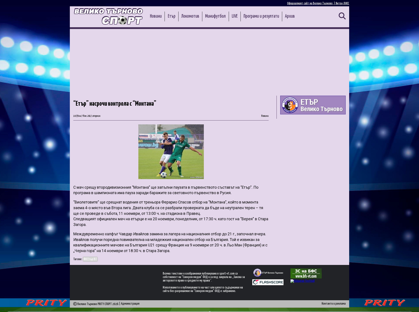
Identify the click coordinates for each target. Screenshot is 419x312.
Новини (156, 16)
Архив (290, 16)
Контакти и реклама (334, 303)
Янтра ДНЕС (342, 3)
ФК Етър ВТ (90, 259)
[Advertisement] (209, 61)
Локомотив (190, 16)
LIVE (235, 16)
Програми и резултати (261, 16)
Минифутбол (215, 16)
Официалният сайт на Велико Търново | (311, 3)
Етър (171, 16)
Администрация (130, 303)
